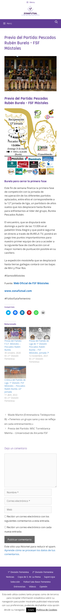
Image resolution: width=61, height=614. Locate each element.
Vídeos (32, 586)
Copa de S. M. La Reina (29, 576)
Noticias (10, 576)
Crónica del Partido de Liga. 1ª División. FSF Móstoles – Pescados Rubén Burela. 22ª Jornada (15, 385)
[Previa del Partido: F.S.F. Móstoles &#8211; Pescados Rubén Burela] (15, 333)
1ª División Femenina (18, 571)
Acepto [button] (31, 609)
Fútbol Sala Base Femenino (37, 581)
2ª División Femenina (42, 571)
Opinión (43, 586)
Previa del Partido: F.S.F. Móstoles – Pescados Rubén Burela (13, 345)
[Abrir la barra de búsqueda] (56, 22)
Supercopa (49, 576)
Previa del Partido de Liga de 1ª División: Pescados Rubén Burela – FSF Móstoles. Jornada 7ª (39, 346)
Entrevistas (19, 586)
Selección (15, 581)
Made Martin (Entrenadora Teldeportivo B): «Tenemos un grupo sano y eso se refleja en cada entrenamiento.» (30, 419)
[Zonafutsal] (30, 10)
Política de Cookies (47, 609)
